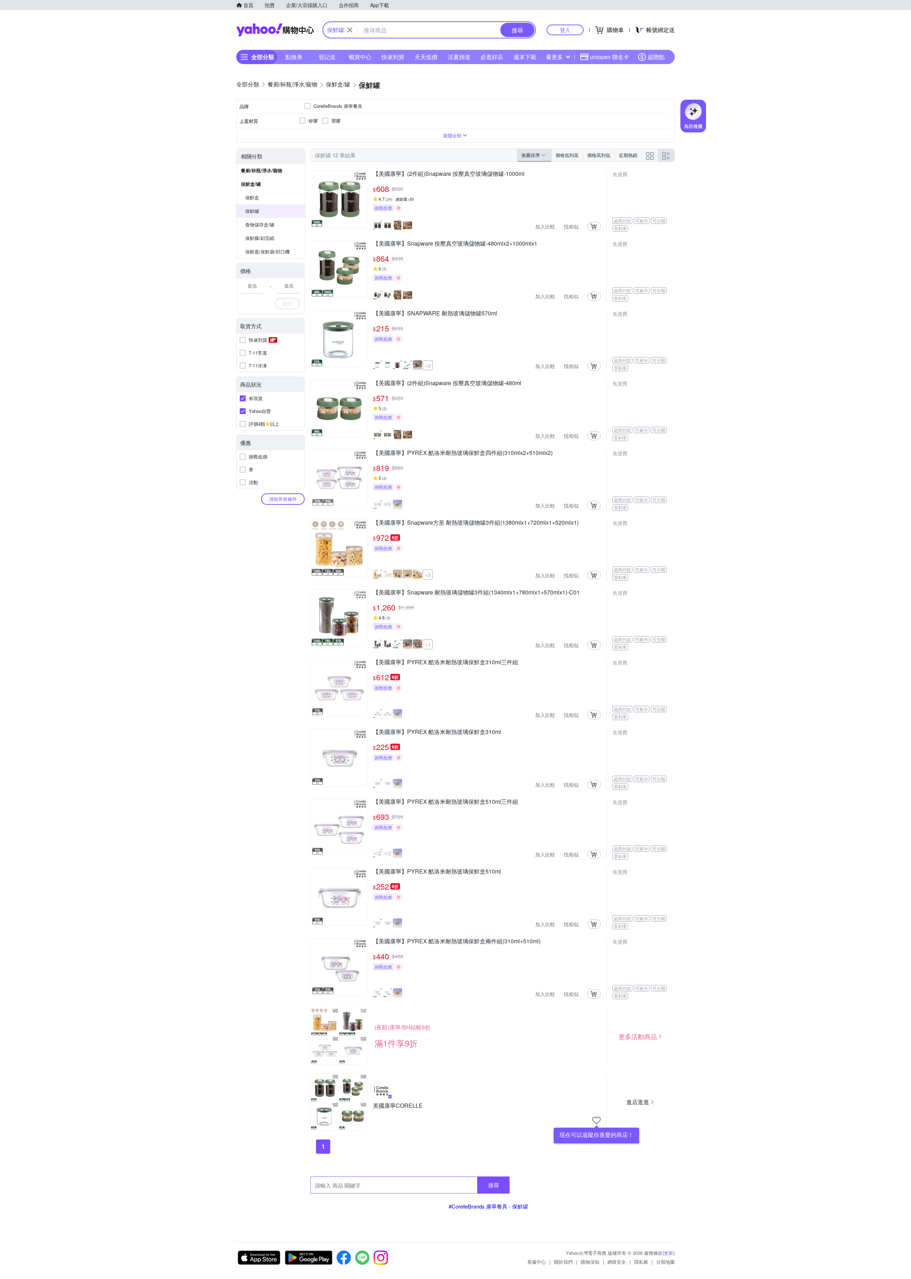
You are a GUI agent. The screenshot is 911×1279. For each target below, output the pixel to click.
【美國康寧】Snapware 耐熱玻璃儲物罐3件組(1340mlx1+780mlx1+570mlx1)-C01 (476, 592)
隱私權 (641, 1261)
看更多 (554, 57)
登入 (565, 29)
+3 (428, 574)
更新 (668, 1252)
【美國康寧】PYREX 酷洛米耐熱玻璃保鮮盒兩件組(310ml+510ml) (457, 941)
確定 (287, 303)
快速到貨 (392, 57)
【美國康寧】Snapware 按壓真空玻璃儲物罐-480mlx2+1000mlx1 (455, 243)
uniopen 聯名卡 (609, 57)
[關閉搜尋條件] (350, 30)
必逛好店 (491, 57)
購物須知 (590, 1261)
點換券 (293, 57)
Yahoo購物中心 (275, 29)
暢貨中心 (360, 57)
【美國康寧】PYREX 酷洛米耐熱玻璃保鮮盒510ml (437, 871)
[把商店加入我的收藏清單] (596, 1120)
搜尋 (493, 1185)
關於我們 (563, 1261)
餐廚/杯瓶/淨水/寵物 (261, 170)
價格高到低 (598, 155)
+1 (428, 644)
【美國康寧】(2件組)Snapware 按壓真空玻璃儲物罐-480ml (447, 383)
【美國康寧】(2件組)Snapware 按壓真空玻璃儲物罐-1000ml (449, 174)
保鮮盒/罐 (251, 183)
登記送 (327, 57)
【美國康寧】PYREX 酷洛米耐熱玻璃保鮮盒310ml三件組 (445, 662)
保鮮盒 (252, 197)
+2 (428, 365)
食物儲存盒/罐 (259, 224)
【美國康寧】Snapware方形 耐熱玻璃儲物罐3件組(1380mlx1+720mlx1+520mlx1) (476, 522)
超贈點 (656, 57)
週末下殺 (525, 57)
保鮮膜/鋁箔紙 (259, 238)
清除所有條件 (283, 499)
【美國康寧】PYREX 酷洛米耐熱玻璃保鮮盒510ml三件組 (445, 802)
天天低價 (426, 57)
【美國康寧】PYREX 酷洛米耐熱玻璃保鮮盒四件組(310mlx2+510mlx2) (463, 453)
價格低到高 (567, 155)
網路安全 (616, 1261)
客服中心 (536, 1261)
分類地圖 (665, 1261)
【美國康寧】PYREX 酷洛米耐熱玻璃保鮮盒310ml (437, 732)
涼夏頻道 (459, 57)
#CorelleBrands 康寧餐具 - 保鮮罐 (488, 1206)
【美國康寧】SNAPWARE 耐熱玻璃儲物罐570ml (435, 313)
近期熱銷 (628, 155)
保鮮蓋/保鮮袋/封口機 (267, 251)
